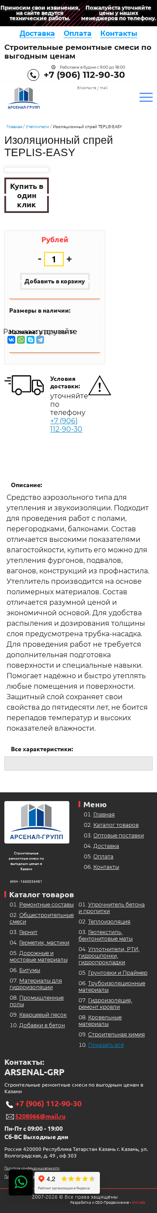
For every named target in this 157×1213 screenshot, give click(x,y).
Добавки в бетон (42, 1025)
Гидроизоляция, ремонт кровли (105, 1003)
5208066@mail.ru (40, 1116)
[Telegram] (40, 340)
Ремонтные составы (46, 904)
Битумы (29, 970)
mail (103, 88)
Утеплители (37, 126)
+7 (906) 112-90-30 (84, 75)
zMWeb (138, 1202)
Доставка (37, 33)
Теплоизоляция (109, 921)
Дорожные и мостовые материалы (39, 956)
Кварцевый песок (43, 1014)
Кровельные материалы (100, 1020)
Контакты (118, 33)
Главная (14, 126)
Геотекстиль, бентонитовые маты (105, 935)
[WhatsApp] (21, 340)
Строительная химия (116, 1034)
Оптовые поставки (118, 835)
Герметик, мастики (44, 942)
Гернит (28, 932)
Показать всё (106, 1045)
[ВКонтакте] (11, 340)
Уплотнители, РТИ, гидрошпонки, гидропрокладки (109, 956)
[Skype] (30, 340)
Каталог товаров (116, 825)
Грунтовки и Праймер (117, 972)
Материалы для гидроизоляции (36, 983)
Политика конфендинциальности (32, 1168)
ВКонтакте (86, 88)
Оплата (78, 33)
